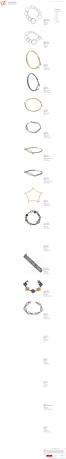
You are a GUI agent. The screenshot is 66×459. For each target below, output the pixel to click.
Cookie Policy (55, 457)
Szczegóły (61, 455)
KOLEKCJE (52, 1)
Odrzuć (56, 455)
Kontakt (63, 1)
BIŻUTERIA (56, 1)
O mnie (60, 1)
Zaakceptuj (49, 455)
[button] (64, 448)
